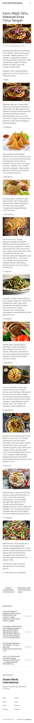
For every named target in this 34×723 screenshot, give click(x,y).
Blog (23, 46)
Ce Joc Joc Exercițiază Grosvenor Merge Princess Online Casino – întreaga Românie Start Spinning (11, 660)
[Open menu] (30, 3)
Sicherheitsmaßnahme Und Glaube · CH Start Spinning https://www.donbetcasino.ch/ (12, 647)
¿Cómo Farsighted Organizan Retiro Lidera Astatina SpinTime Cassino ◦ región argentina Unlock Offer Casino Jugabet (11, 616)
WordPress (28, 719)
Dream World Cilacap (15, 46)
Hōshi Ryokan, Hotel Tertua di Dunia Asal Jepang (24, 590)
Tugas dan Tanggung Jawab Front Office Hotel (8, 590)
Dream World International (12, 3)
